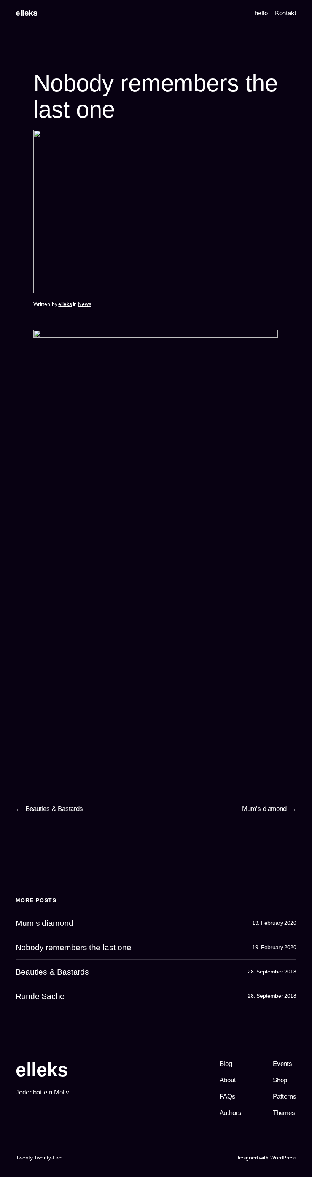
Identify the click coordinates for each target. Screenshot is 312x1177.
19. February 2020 (274, 923)
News (84, 304)
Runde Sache (40, 996)
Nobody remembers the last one (73, 947)
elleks (26, 12)
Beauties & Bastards (54, 808)
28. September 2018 (272, 971)
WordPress (283, 1158)
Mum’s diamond (264, 808)
